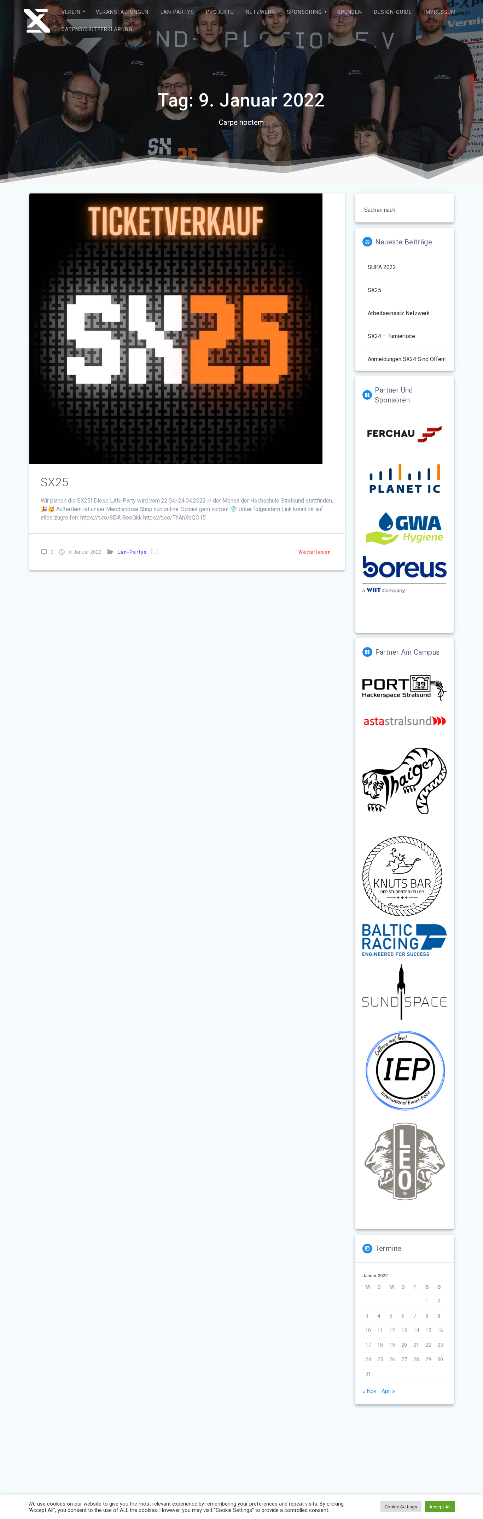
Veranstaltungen (122, 12)
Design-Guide (393, 12)
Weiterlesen (314, 552)
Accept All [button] (439, 1506)
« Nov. (369, 1391)
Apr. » (388, 1391)
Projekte (220, 12)
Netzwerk (260, 12)
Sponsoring (304, 12)
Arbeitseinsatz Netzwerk (399, 313)
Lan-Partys (177, 12)
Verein (71, 12)
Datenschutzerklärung (97, 30)
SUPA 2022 (382, 267)
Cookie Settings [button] (401, 1506)
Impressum (440, 12)
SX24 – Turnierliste (391, 336)
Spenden (349, 12)
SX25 (55, 482)
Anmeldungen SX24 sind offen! (407, 359)
